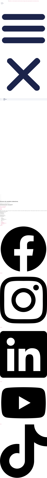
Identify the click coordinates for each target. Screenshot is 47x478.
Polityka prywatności (3, 219)
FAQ (1, 220)
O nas (2, 2)
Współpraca (2, 218)
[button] (23, 51)
